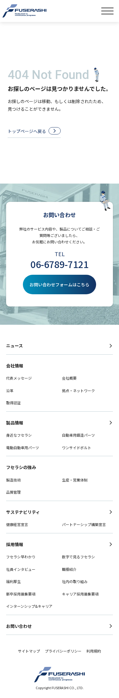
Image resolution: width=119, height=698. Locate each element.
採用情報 (14, 544)
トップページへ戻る (27, 131)
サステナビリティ (23, 512)
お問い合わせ (19, 626)
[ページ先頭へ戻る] (111, 675)
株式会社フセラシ (24, 11)
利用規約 (93, 650)
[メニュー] (107, 11)
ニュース (14, 345)
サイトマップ (29, 650)
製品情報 (14, 423)
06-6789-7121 (59, 264)
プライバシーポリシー (63, 650)
